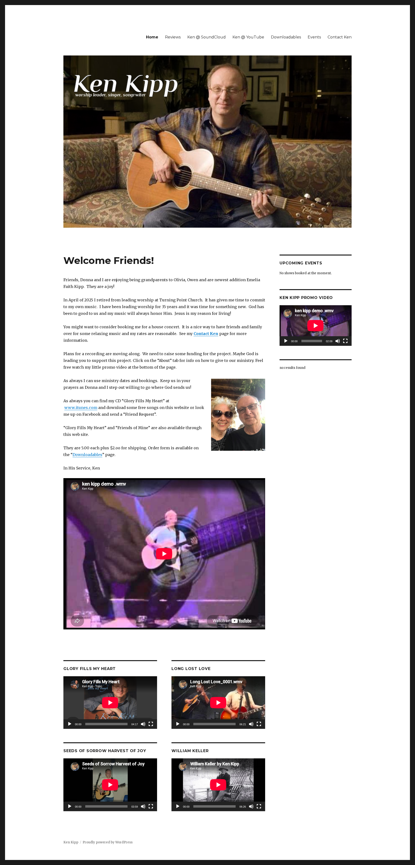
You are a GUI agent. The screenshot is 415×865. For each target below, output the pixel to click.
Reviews (173, 37)
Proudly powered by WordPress (108, 842)
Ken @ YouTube (248, 37)
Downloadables (286, 37)
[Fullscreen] (150, 724)
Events (314, 37)
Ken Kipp (70, 842)
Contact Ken (340, 37)
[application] (110, 702)
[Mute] (143, 724)
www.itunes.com (80, 407)
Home (152, 37)
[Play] (69, 724)
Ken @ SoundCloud (206, 37)
